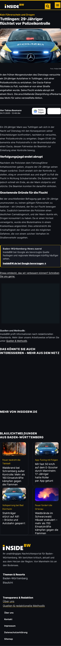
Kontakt (8, 619)
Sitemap (8, 639)
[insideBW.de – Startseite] (15, 6)
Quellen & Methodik (16, 340)
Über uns (8, 612)
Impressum (9, 625)
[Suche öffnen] (47, 6)
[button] (57, 5)
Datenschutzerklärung (15, 632)
